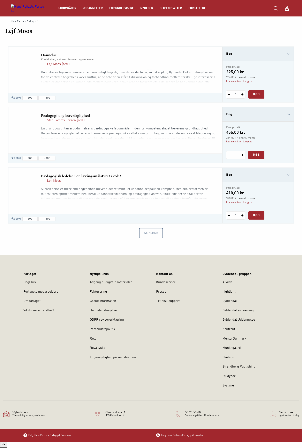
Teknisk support (168, 301)
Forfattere (197, 8)
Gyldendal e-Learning (238, 310)
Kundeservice (166, 282)
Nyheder (146, 8)
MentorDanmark (234, 338)
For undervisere (121, 8)
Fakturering (98, 291)
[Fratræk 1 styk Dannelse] (229, 94)
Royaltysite (97, 348)
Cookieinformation (103, 301)
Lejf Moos (54, 64)
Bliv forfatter (171, 8)
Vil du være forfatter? (38, 310)
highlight (228, 291)
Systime (228, 385)
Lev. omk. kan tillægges (239, 81)
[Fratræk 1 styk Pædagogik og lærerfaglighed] (229, 155)
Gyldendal (229, 301)
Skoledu (228, 357)
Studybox (229, 376)
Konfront (228, 329)
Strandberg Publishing (238, 366)
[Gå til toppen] (3, 445)
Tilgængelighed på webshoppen (113, 357)
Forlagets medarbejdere (40, 291)
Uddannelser (93, 8)
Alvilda (227, 282)
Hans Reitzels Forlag (22, 21)
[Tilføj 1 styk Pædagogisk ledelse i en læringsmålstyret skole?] (242, 215)
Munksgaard (231, 348)
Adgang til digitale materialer (111, 282)
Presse (161, 291)
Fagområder (67, 8)
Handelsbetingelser (104, 310)
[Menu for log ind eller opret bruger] (286, 8)
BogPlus (29, 282)
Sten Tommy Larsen (61, 120)
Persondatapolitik (102, 329)
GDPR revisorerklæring (107, 319)
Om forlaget (31, 301)
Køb (256, 94)
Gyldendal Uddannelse (238, 319)
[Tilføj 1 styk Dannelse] (242, 94)
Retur (94, 338)
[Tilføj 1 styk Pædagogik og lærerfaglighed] (242, 155)
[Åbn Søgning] (275, 8)
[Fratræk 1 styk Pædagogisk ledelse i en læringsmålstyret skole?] (229, 215)
